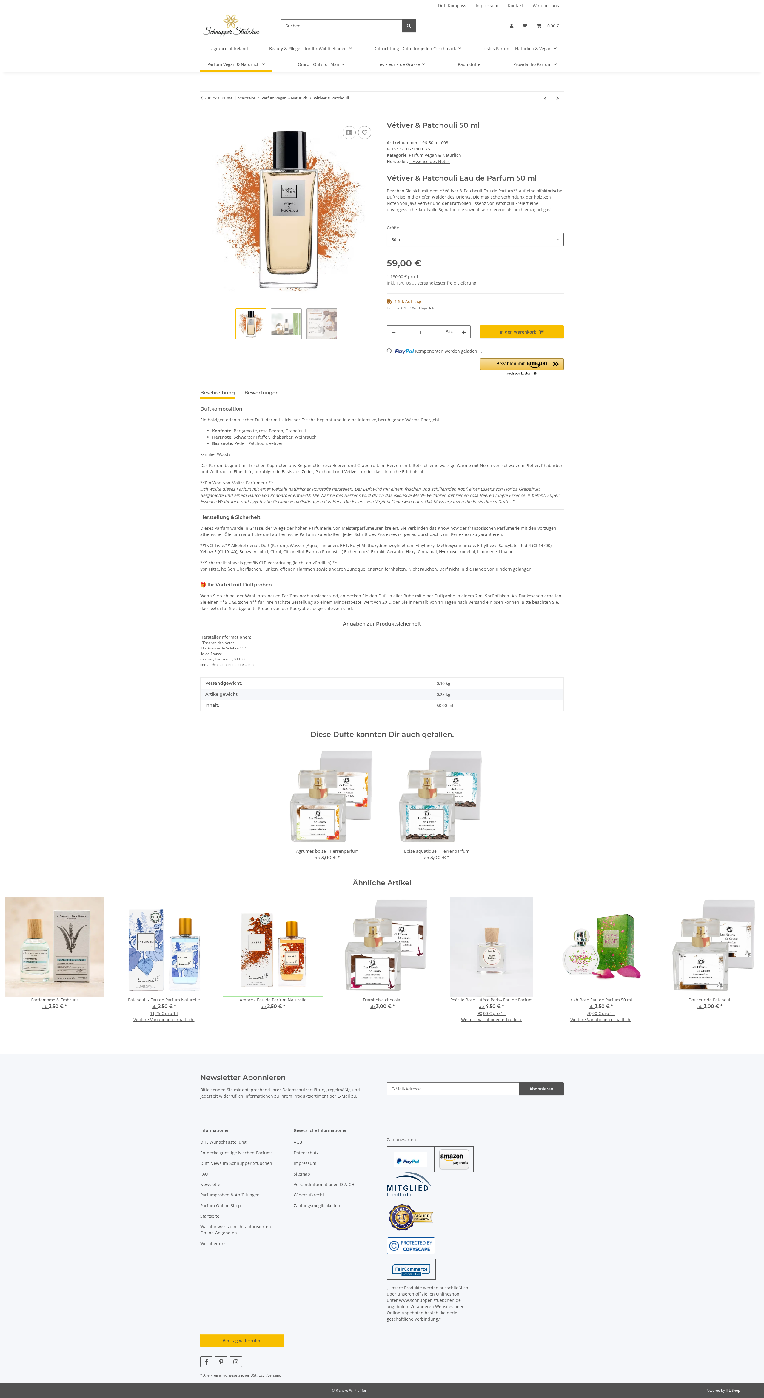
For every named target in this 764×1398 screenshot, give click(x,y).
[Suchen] (409, 25)
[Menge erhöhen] (463, 332)
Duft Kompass (452, 5)
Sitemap (302, 1174)
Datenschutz (306, 1153)
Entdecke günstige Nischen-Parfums (236, 1153)
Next (749, 963)
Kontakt (515, 5)
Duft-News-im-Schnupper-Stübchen (236, 1163)
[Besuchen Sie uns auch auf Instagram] (236, 1361)
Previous (15, 963)
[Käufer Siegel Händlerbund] (411, 1217)
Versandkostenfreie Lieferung (446, 283)
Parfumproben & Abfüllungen (230, 1195)
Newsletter (211, 1184)
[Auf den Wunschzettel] (364, 132)
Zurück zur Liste (218, 98)
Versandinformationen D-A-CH (324, 1184)
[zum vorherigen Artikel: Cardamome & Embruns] (545, 98)
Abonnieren (541, 1089)
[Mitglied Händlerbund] (409, 1184)
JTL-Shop (733, 1390)
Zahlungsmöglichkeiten (317, 1205)
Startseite (209, 1216)
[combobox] (475, 239)
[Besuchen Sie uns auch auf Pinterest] (221, 1361)
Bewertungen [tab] (261, 393)
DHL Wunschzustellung (223, 1142)
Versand (274, 1375)
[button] (511, 26)
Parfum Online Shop (220, 1205)
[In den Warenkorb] (205, 118)
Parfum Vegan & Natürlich (435, 155)
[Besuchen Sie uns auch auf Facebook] (206, 1361)
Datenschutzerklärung (304, 1090)
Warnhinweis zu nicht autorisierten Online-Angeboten (235, 1230)
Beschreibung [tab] (217, 393)
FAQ (204, 1174)
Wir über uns (546, 5)
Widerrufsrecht (309, 1195)
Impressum (487, 5)
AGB (298, 1142)
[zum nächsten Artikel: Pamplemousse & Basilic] (558, 98)
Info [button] (432, 308)
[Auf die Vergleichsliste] (349, 132)
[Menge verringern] (393, 332)
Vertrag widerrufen (242, 1340)
